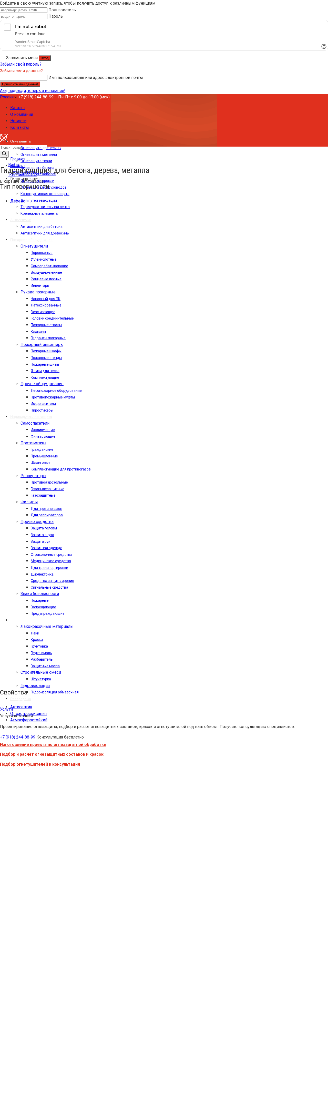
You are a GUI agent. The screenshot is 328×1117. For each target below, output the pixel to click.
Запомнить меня (22, 57)
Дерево (17, 201)
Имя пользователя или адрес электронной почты (95, 77)
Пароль (55, 16)
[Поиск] (4, 154)
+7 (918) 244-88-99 (36, 97)
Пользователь (62, 9)
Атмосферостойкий (28, 720)
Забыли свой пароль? (21, 64)
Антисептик (21, 706)
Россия (7, 97)
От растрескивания (28, 713)
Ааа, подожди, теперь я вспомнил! (32, 90)
